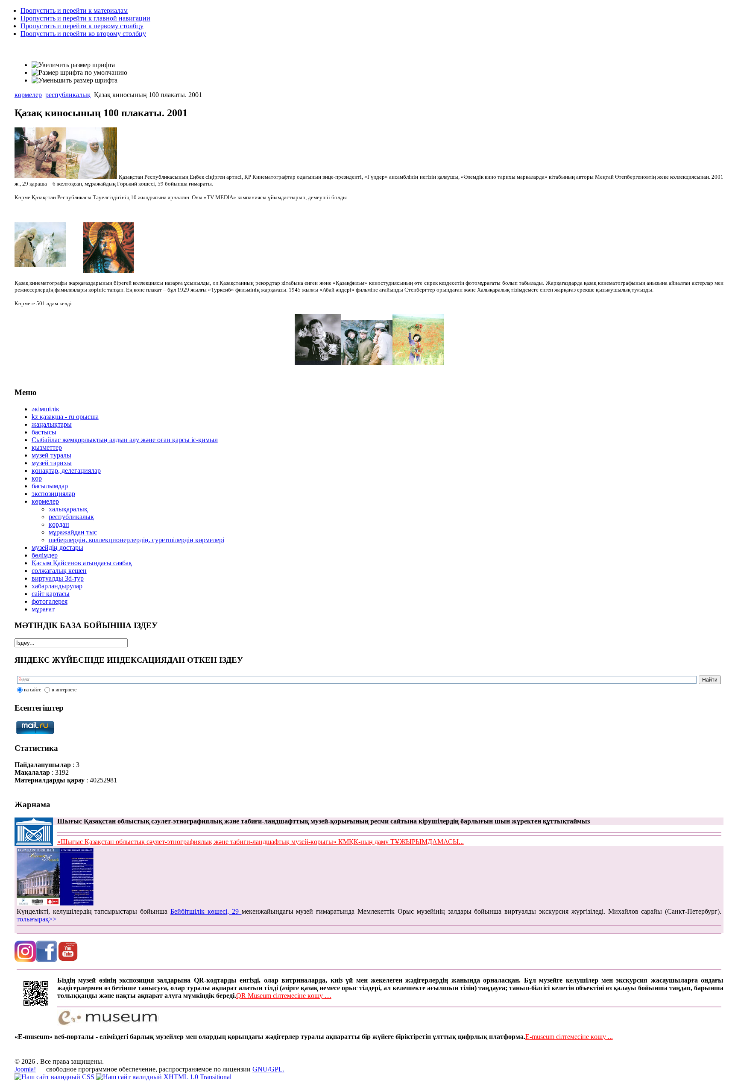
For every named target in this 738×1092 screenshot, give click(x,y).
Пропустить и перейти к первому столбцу (82, 26)
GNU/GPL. (268, 1069)
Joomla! (25, 1069)
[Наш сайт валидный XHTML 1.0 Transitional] (163, 1076)
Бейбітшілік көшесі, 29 (206, 911)
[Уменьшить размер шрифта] (74, 80)
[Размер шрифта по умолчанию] (79, 73)
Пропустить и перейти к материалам (74, 10)
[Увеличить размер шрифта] (73, 65)
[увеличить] (91, 177)
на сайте (32, 690)
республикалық (68, 94)
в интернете (64, 690)
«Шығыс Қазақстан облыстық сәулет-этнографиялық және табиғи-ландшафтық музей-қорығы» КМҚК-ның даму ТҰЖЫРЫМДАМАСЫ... (260, 841)
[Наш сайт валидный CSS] (55, 1076)
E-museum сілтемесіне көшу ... (569, 1036)
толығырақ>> (36, 919)
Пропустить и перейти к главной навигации (85, 18)
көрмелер (28, 94)
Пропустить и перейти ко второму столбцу (83, 33)
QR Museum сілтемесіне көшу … (283, 995)
